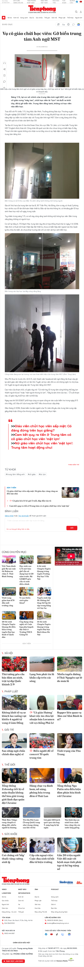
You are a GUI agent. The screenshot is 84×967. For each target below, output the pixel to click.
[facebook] (77, 2)
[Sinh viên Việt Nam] (66, 883)
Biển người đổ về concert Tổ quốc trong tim (42, 754)
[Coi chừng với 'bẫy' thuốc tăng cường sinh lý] (14, 845)
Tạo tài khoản (23, 516)
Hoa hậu (37, 908)
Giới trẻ (54, 18)
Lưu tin (4, 75)
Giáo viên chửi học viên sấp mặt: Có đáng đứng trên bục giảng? (41, 428)
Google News (78, 24)
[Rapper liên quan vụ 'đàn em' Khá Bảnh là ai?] (69, 702)
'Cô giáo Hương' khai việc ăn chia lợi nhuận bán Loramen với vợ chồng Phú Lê (42, 718)
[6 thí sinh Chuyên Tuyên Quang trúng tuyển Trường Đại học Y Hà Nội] (44, 559)
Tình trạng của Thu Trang (69, 752)
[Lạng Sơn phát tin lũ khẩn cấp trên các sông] (42, 664)
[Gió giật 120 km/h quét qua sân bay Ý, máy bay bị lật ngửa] (52, 812)
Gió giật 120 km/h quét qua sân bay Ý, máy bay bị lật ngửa (52, 824)
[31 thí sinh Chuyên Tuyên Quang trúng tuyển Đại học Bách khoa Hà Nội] (44, 615)
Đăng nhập (9, 516)
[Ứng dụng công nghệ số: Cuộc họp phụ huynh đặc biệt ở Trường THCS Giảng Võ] (26, 615)
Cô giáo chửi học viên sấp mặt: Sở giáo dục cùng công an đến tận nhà (32, 492)
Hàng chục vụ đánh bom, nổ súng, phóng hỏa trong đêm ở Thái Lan (41, 791)
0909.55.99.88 (52, 920)
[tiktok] (58, 934)
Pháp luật (62, 18)
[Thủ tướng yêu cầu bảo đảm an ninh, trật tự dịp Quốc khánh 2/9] (14, 664)
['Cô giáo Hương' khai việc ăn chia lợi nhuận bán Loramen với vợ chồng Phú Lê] (42, 702)
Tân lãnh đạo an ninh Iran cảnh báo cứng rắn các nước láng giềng (72, 824)
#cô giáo (32, 474)
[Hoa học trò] (79, 883)
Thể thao (70, 18)
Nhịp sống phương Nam (59, 912)
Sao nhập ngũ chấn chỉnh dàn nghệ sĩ (13, 752)
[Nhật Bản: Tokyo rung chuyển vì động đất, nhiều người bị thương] (10, 812)
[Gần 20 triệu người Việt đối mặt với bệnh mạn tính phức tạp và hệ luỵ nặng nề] (69, 845)
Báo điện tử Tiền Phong (42, 9)
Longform (6, 893)
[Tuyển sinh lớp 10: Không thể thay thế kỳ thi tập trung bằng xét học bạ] (44, 591)
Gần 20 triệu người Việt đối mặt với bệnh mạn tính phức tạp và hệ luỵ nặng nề (69, 862)
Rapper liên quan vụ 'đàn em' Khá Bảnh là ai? (69, 716)
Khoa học (21, 908)
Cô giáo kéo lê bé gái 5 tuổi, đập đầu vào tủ (31, 500)
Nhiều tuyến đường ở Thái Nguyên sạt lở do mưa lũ (69, 677)
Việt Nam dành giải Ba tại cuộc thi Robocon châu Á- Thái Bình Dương (9, 571)
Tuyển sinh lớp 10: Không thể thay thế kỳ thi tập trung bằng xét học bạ (44, 603)
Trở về (4, 88)
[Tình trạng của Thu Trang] (69, 740)
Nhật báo (22, 889)
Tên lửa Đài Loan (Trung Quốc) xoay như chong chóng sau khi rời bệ (31, 824)
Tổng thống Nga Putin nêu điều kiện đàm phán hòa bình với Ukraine (69, 791)
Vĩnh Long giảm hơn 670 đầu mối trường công (8, 602)
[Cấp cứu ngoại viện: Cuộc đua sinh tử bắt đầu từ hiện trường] (42, 845)
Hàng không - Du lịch (9, 912)
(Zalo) (61, 920)
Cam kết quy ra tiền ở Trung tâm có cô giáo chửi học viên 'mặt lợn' (41, 437)
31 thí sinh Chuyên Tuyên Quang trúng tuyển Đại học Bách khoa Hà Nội (44, 628)
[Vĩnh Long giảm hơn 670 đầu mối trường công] (9, 591)
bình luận (73, 24)
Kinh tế (16, 18)
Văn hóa (37, 904)
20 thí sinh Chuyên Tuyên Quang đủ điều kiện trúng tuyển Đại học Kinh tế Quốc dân (9, 629)
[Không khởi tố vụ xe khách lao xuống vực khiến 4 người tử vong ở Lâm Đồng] (14, 702)
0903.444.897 (9, 933)
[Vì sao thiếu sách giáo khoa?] (26, 591)
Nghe (4, 63)
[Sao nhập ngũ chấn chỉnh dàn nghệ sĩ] (14, 740)
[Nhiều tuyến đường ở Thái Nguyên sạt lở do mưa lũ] (69, 664)
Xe (19, 904)
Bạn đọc (54, 908)
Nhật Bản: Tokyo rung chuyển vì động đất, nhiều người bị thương (9, 824)
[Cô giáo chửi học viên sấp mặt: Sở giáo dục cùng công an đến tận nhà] (70, 492)
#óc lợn (42, 474)
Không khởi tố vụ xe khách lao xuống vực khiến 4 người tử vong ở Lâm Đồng (14, 718)
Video (4, 889)
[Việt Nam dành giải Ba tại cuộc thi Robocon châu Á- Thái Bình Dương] (9, 559)
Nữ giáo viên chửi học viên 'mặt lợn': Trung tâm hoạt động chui (42, 445)
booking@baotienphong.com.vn (58, 923)
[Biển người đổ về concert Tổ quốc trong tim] (42, 740)
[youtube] (81, 2)
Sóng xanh (24, 18)
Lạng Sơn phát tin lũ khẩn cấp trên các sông (42, 677)
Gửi (71, 528)
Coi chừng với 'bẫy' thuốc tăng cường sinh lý (13, 858)
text (63, 24)
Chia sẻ (4, 69)
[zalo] (64, 934)
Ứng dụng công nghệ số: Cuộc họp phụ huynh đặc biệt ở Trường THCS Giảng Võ (26, 628)
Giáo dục (7, 24)
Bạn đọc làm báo (14, 961)
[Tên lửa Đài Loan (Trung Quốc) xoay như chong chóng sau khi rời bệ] (31, 812)
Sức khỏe (39, 18)
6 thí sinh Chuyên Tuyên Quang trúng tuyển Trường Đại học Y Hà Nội (44, 572)
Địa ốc (32, 18)
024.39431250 (9, 923)
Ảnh (36, 889)
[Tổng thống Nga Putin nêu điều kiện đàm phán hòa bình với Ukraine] (69, 775)
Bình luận (4, 81)
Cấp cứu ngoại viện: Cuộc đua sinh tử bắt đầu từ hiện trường (42, 858)
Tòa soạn (6, 917)
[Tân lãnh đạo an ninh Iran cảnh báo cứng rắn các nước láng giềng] (73, 812)
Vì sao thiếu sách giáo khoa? (24, 600)
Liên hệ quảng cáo (53, 917)
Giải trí (9, 729)
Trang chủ (3, 17)
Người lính (78, 18)
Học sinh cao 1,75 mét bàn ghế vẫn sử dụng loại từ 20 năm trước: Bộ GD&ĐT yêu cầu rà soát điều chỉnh (26, 575)
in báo (68, 24)
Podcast (55, 889)
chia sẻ (58, 24)
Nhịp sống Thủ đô (41, 912)
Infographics (24, 893)
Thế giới (47, 18)
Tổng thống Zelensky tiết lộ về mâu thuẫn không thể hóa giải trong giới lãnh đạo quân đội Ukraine (13, 794)
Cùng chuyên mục (14, 552)
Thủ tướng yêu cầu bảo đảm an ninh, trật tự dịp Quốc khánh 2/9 (13, 679)
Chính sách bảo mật (21, 943)
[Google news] (70, 934)
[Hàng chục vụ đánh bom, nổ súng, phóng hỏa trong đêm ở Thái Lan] (42, 775)
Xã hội (10, 18)
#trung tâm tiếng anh (15, 474)
